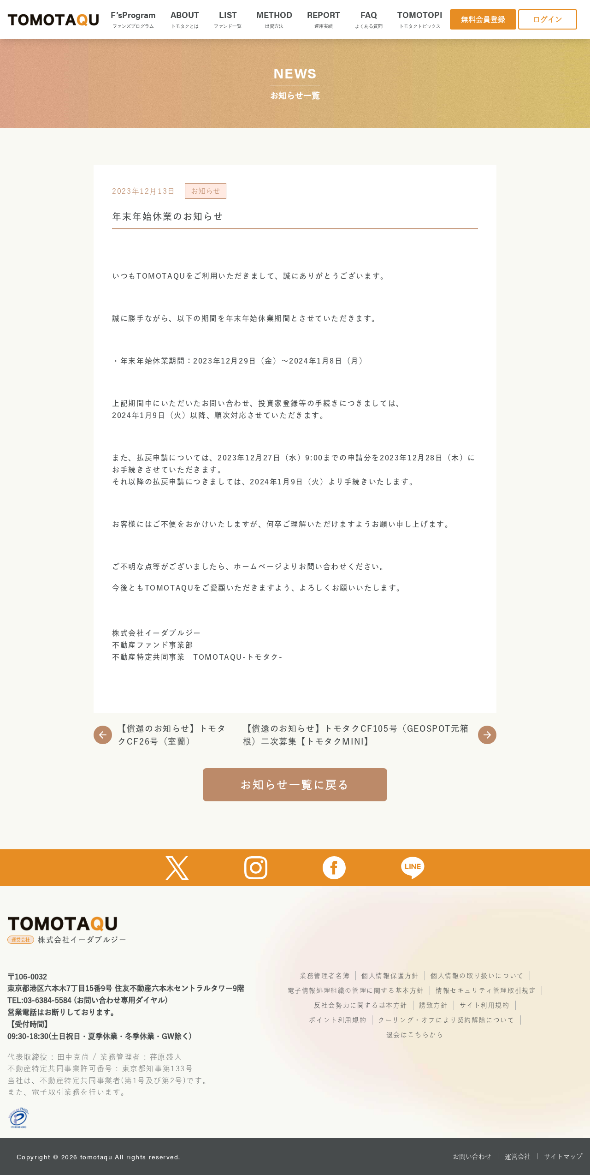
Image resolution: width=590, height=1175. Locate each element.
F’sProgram (133, 19)
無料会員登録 (483, 19)
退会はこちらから (415, 1035)
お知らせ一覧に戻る (295, 784)
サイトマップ (563, 1156)
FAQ (369, 19)
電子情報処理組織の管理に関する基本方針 (356, 990)
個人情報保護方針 (390, 975)
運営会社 (518, 1156)
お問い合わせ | (476, 1156)
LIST (228, 19)
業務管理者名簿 (325, 975)
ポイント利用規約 (337, 1020)
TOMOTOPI (419, 19)
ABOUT (185, 19)
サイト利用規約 (485, 1005)
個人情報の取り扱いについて (477, 975)
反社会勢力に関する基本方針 (360, 1005)
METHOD (274, 19)
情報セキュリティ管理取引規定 (486, 990)
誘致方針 (433, 1005)
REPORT (323, 19)
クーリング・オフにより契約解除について (446, 1020)
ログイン (547, 19)
